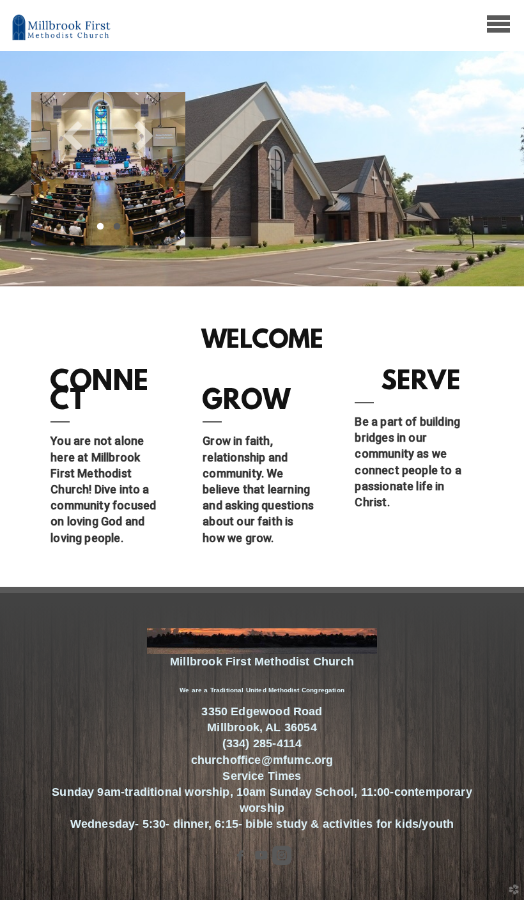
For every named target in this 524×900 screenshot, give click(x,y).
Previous (73, 135)
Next (144, 135)
